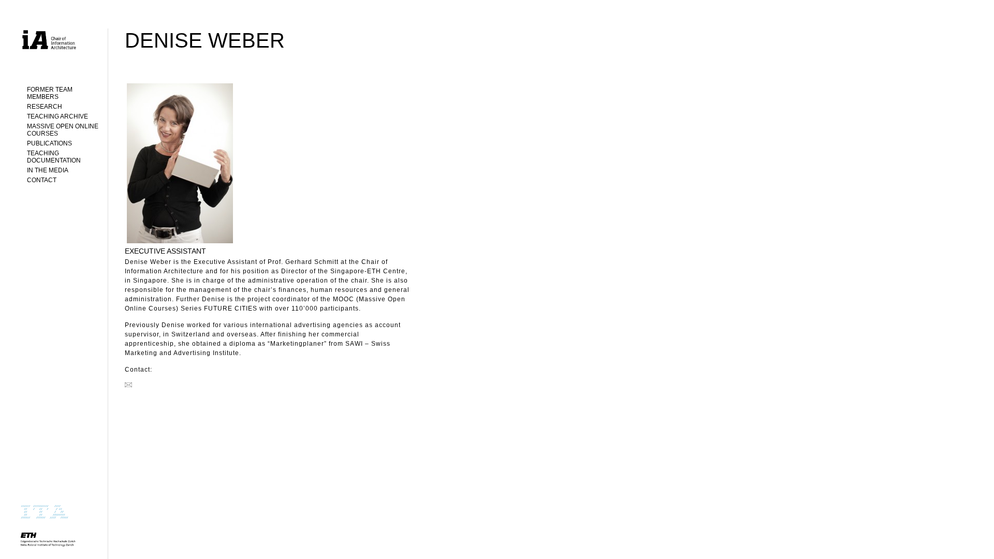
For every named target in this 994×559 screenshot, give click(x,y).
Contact (41, 180)
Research (44, 106)
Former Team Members (49, 93)
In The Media (47, 170)
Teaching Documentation (54, 157)
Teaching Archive (57, 116)
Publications (49, 143)
